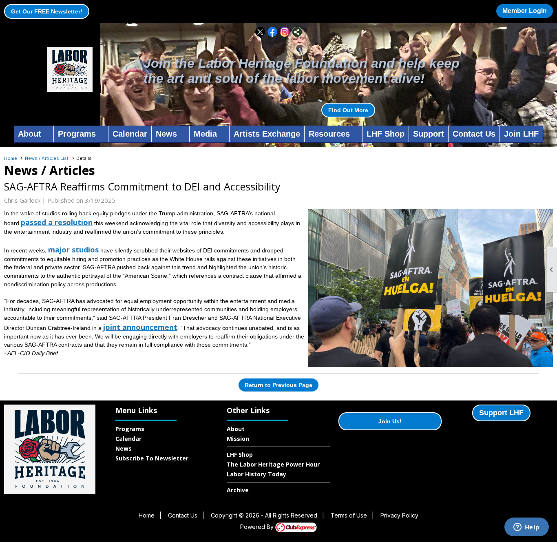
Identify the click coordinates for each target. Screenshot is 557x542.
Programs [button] (77, 133)
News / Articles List (47, 158)
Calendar (130, 133)
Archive (238, 490)
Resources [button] (329, 133)
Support (428, 133)
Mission (238, 438)
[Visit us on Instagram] (285, 32)
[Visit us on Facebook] (272, 32)
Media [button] (205, 133)
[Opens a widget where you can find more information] (526, 528)
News (123, 448)
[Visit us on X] (260, 32)
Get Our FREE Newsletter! (46, 11)
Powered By (257, 526)
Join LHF (521, 133)
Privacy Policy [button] (399, 515)
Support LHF (501, 413)
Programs (129, 429)
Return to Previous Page (278, 385)
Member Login (524, 10)
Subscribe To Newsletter (151, 458)
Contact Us (474, 133)
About (236, 429)
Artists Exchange (267, 133)
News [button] (166, 133)
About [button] (29, 133)
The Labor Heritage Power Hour (273, 464)
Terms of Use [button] (349, 515)
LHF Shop (385, 133)
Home (10, 158)
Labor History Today (256, 474)
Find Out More (348, 110)
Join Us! (390, 421)
